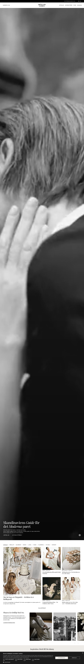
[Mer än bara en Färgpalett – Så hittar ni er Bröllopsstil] (22, 576)
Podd (74, 5)
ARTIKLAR (6, 535)
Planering (41, 544)
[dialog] (42, 658)
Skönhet (54, 544)
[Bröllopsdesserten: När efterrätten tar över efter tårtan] (71, 561)
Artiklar (61, 5)
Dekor (24, 544)
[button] (75, 643)
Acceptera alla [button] (61, 657)
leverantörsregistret (9, 622)
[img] (42, 5)
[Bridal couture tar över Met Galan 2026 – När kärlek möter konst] (71, 591)
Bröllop (12, 544)
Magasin (79, 5)
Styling (48, 544)
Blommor (18, 544)
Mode (35, 544)
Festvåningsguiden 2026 (69, 1)
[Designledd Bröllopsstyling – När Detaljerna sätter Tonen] (51, 591)
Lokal (29, 544)
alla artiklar (42, 607)
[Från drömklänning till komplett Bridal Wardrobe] (51, 561)
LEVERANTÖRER (17, 535)
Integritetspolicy (26, 657)
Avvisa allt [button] (74, 657)
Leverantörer (68, 5)
